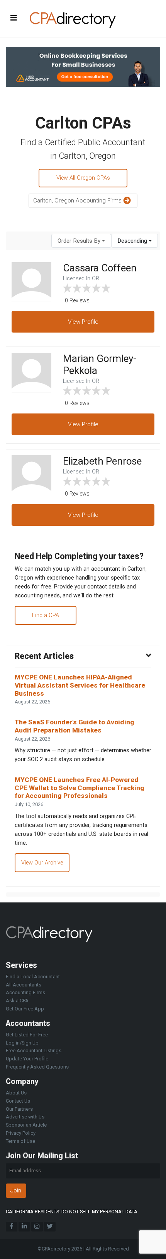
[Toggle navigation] (14, 17)
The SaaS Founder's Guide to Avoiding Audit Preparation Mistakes (74, 726)
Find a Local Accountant (33, 976)
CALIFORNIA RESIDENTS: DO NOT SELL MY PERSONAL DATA (71, 1211)
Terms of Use (20, 1141)
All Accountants (23, 985)
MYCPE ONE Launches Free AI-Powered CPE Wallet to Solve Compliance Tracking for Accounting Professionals (79, 788)
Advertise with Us (25, 1117)
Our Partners (19, 1109)
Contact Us (18, 1101)
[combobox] (81, 241)
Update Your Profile (27, 1059)
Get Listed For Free (27, 1035)
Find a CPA (45, 615)
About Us (16, 1093)
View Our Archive (42, 862)
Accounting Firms (25, 992)
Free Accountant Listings (33, 1050)
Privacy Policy (21, 1133)
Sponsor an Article (26, 1125)
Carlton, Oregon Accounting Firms (78, 200)
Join (15, 1190)
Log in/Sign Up (22, 1043)
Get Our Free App (25, 1009)
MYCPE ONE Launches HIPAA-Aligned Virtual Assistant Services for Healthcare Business (80, 685)
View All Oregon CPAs (83, 178)
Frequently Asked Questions (37, 1067)
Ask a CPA (17, 1000)
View (83, 321)
